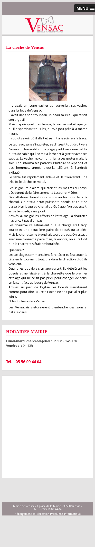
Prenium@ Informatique (65, 513)
